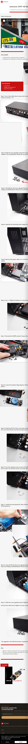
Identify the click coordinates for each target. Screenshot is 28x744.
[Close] (26, 736)
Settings (7, 742)
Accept (20, 742)
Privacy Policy (8, 738)
